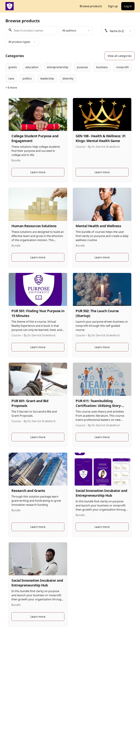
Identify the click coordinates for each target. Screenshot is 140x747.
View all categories (120, 56)
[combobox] (76, 30)
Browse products (91, 6)
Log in (128, 6)
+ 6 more (11, 87)
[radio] (12, 67)
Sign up (113, 6)
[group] (70, 73)
